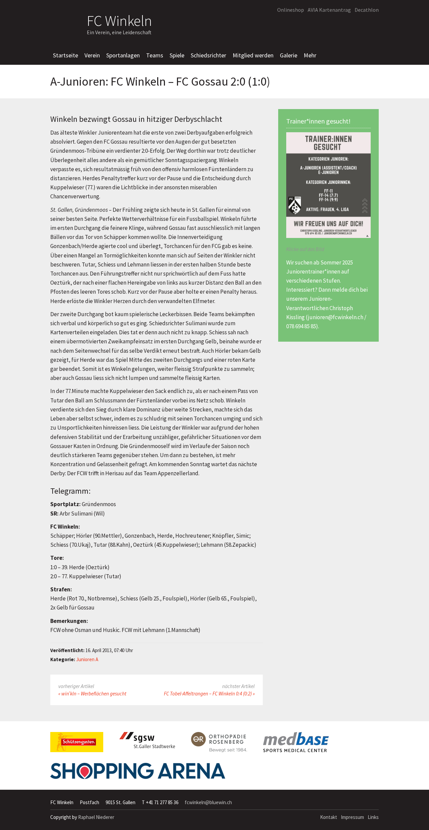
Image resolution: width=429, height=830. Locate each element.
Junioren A (87, 659)
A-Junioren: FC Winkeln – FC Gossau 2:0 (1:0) (160, 82)
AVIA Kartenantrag (329, 9)
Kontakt (328, 817)
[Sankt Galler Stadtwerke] (147, 742)
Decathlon (367, 9)
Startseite (65, 55)
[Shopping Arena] (137, 773)
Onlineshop (290, 9)
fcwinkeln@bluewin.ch (208, 802)
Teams (154, 55)
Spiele (177, 55)
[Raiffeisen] (343, 25)
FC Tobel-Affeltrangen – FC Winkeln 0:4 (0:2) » (209, 693)
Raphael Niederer (96, 817)
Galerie (288, 55)
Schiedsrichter (208, 55)
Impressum (352, 817)
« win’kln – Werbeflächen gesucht (92, 693)
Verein (92, 55)
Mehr (310, 55)
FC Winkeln (119, 19)
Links (373, 817)
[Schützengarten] (76, 745)
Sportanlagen (123, 55)
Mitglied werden (253, 55)
